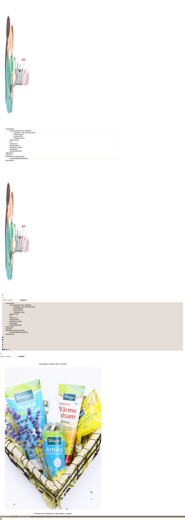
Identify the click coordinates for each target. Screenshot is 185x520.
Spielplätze (18, 136)
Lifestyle (13, 143)
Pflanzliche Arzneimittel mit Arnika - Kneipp (53, 513)
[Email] (2, 349)
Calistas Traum (5, 516)
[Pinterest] (4, 349)
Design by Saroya (23, 516)
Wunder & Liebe (16, 147)
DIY (11, 141)
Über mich (10, 152)
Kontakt (9, 154)
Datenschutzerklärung (15, 156)
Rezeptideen (14, 145)
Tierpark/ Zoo (19, 138)
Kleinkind (13, 149)
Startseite (10, 128)
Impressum (10, 160)
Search (23, 300)
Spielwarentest (16, 150)
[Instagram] (5, 349)
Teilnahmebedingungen (19, 158)
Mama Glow (14, 140)
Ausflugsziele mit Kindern (20, 130)
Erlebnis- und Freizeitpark (24, 132)
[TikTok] (6, 349)
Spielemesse (18, 134)
